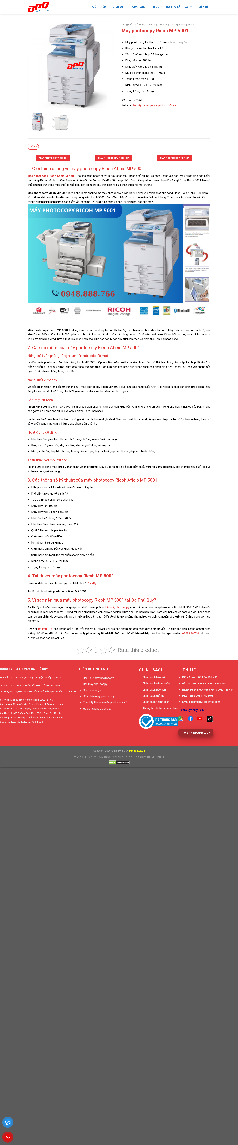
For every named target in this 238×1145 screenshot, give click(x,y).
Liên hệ (204, 6)
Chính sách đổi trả (153, 695)
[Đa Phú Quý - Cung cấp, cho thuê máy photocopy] (45, 7)
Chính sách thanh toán (156, 702)
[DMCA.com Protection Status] (119, 762)
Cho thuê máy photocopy (98, 678)
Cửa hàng (138, 6)
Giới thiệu (99, 6)
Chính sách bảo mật (154, 677)
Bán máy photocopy (159, 24)
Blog (155, 6)
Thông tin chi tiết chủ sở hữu (160, 708)
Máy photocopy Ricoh (183, 24)
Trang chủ (127, 24)
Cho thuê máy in (92, 690)
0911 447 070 (204, 695)
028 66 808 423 (208, 677)
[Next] (110, 65)
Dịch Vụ (118, 6)
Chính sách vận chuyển (156, 683)
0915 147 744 (218, 683)
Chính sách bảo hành (155, 689)
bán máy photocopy (117, 607)
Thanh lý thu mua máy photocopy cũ (105, 702)
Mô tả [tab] (33, 146)
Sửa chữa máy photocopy (98, 696)
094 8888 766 (207, 689)
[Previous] (33, 65)
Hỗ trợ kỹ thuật (178, 6)
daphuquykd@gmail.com (205, 702)
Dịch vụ (93, 757)
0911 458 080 (199, 683)
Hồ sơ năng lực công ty (97, 708)
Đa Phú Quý (45, 629)
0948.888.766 (190, 633)
